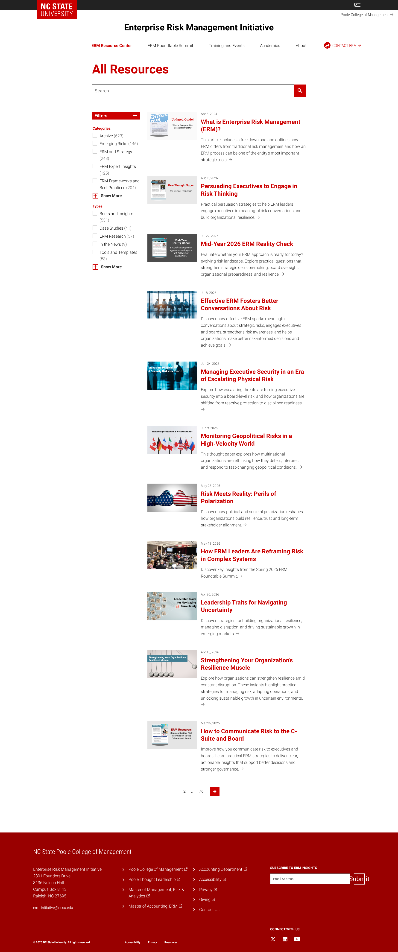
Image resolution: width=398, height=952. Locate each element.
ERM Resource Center (111, 45)
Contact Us (209, 909)
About (301, 45)
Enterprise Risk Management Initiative (199, 27)
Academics (270, 45)
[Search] (300, 91)
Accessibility (132, 942)
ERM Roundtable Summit (170, 45)
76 (201, 791)
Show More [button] (111, 195)
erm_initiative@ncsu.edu (53, 907)
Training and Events (227, 45)
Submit (359, 879)
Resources (170, 942)
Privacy (152, 942)
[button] (116, 116)
